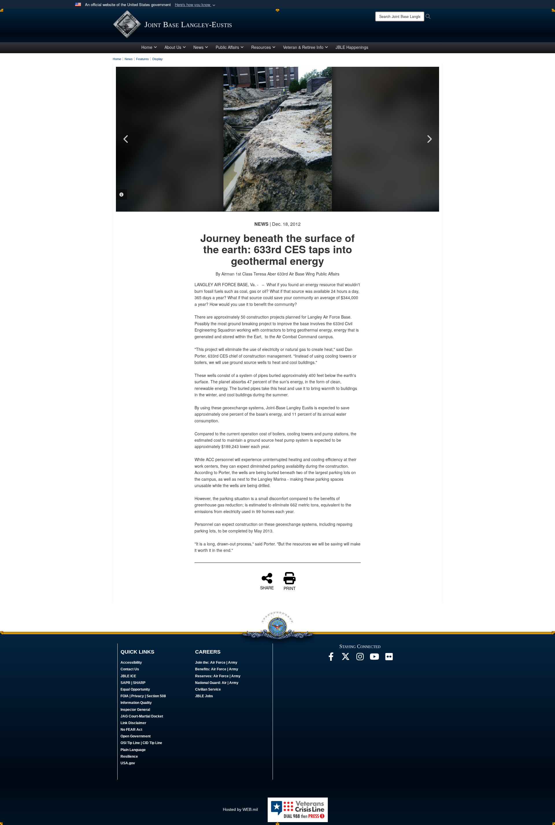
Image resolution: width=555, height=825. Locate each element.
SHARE (267, 587)
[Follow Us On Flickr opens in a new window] (389, 658)
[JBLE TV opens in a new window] (374, 658)
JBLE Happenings (352, 47)
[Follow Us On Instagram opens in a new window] (360, 658)
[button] (196, 5)
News (198, 47)
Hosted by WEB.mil (240, 809)
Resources (261, 47)
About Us (172, 47)
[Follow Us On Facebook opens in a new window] (331, 658)
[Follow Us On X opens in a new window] (345, 658)
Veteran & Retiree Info (303, 47)
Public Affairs (227, 47)
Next (429, 139)
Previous (126, 139)
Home (146, 47)
